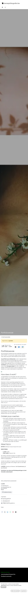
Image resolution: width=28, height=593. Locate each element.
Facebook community (6, 576)
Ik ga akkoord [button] (23, 590)
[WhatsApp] (10, 512)
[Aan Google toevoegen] (22, 347)
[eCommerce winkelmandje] (2, 7)
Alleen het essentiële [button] (15, 590)
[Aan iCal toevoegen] (15, 347)
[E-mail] (16, 512)
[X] (5, 512)
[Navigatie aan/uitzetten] (5, 7)
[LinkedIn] (7, 512)
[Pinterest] (13, 512)
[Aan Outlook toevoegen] (19, 347)
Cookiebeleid (3, 586)
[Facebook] (2, 512)
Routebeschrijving (7, 492)
